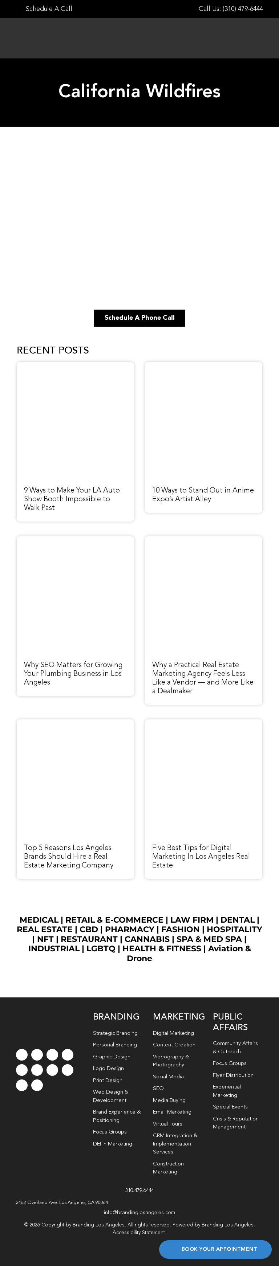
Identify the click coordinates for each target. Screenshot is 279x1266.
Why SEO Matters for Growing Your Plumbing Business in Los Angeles (73, 674)
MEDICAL (39, 920)
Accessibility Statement (139, 1232)
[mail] (22, 1085)
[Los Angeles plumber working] (75, 540)
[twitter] (37, 1055)
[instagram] (52, 1055)
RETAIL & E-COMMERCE (114, 920)
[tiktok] (67, 1055)
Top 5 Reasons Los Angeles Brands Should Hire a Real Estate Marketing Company (68, 857)
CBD (89, 929)
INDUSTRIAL (54, 948)
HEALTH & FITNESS (162, 948)
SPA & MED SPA (209, 939)
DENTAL (238, 920)
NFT (45, 939)
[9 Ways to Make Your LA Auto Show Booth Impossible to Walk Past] (75, 366)
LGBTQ (101, 948)
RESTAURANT (89, 939)
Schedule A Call (48, 9)
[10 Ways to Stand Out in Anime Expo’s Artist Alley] (203, 366)
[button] (139, 1202)
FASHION (180, 929)
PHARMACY (129, 929)
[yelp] (67, 1070)
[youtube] (22, 1070)
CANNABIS (147, 939)
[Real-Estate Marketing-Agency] (203, 540)
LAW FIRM (192, 920)
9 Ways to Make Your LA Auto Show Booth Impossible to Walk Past (72, 499)
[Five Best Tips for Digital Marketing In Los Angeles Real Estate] (203, 723)
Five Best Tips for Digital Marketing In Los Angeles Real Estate (201, 857)
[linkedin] (37, 1070)
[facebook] (22, 1055)
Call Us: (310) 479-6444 (231, 9)
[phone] (37, 1085)
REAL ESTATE (45, 929)
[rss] (52, 1070)
